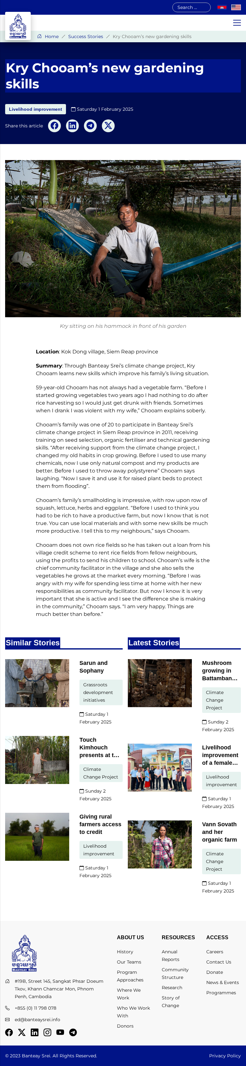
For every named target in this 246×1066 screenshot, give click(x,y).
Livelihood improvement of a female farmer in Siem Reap (220, 755)
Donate (214, 972)
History (125, 952)
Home (52, 36)
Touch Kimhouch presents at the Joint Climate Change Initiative (99, 748)
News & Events (222, 982)
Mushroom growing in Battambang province (218, 671)
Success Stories (85, 36)
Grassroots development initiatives (98, 692)
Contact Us (218, 962)
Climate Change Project (100, 773)
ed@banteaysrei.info (37, 1019)
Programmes (221, 993)
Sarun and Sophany (93, 667)
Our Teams (129, 962)
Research (172, 987)
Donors (125, 1026)
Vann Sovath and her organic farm (219, 832)
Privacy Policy (225, 1056)
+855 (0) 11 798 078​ (35, 1008)
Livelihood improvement (35, 109)
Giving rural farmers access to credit (100, 824)
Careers (214, 952)
